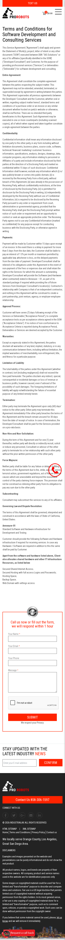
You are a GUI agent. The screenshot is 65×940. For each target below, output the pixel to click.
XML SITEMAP (29, 828)
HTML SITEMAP (9, 828)
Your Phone (13, 658)
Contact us (51, 832)
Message (12, 670)
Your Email (13, 646)
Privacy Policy (38, 832)
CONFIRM (50, 763)
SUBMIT (32, 717)
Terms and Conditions (20, 832)
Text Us (32, 3)
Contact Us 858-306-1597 (32, 800)
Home (5, 832)
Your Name (13, 634)
